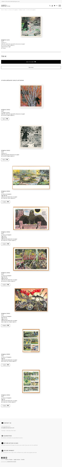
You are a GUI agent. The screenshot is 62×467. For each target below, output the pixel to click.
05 (8, 411)
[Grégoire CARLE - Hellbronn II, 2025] (31, 136)
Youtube (6, 458)
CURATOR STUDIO (11, 461)
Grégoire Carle (5, 40)
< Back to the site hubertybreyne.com (10, 1)
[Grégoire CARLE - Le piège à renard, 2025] (31, 96)
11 (14, 411)
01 (2, 411)
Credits (22, 459)
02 (4, 411)
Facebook (2, 458)
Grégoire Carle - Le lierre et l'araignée (27, 9)
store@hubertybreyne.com (7, 427)
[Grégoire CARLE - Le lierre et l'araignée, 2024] (31, 177)
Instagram (4, 458)
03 (5, 411)
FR (56, 5)
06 (10, 411)
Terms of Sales (9, 459)
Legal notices (17, 459)
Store (6, 9)
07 (11, 411)
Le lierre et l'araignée (13, 9)
